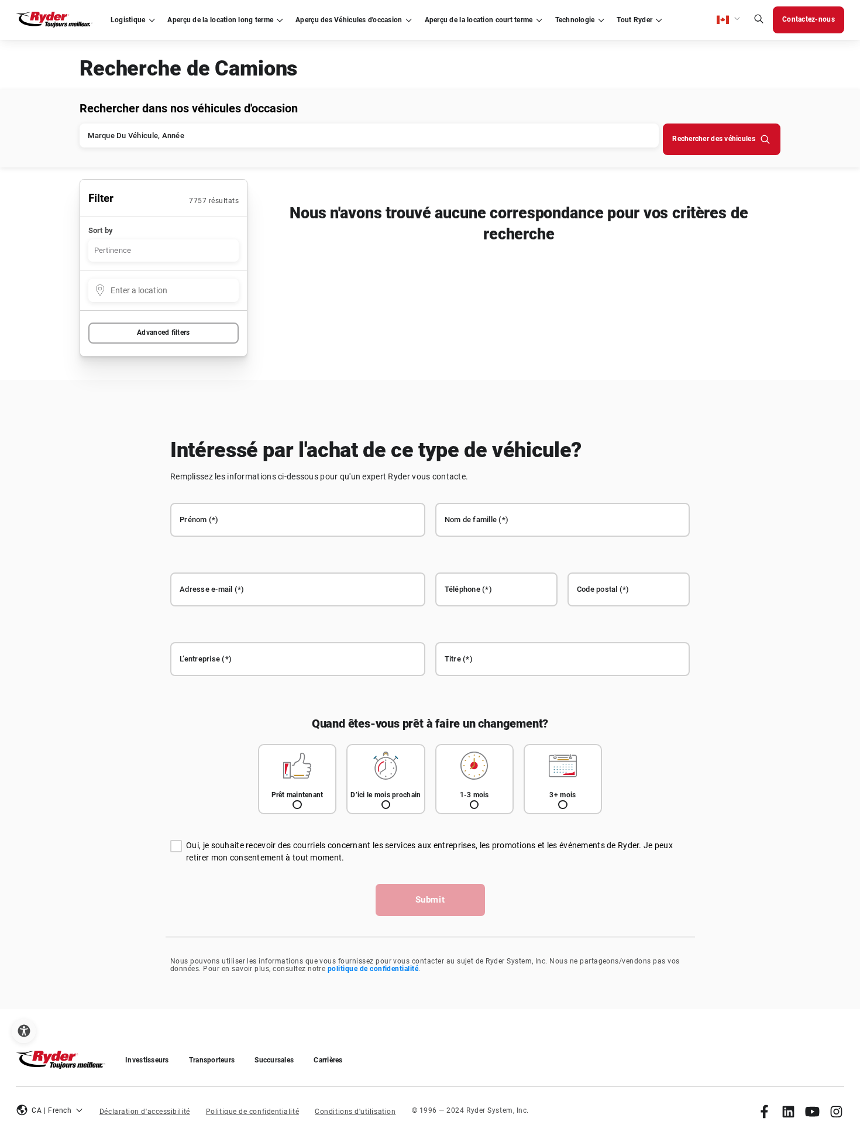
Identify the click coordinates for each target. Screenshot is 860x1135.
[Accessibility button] (24, 1031)
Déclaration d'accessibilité (144, 1111)
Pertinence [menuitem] (113, 250)
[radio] (297, 779)
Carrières (328, 1060)
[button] (729, 20)
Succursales (274, 1060)
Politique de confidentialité (252, 1111)
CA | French (51, 1110)
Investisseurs (147, 1060)
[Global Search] (759, 20)
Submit (430, 899)
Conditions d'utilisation (355, 1111)
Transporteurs (212, 1060)
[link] (764, 1111)
